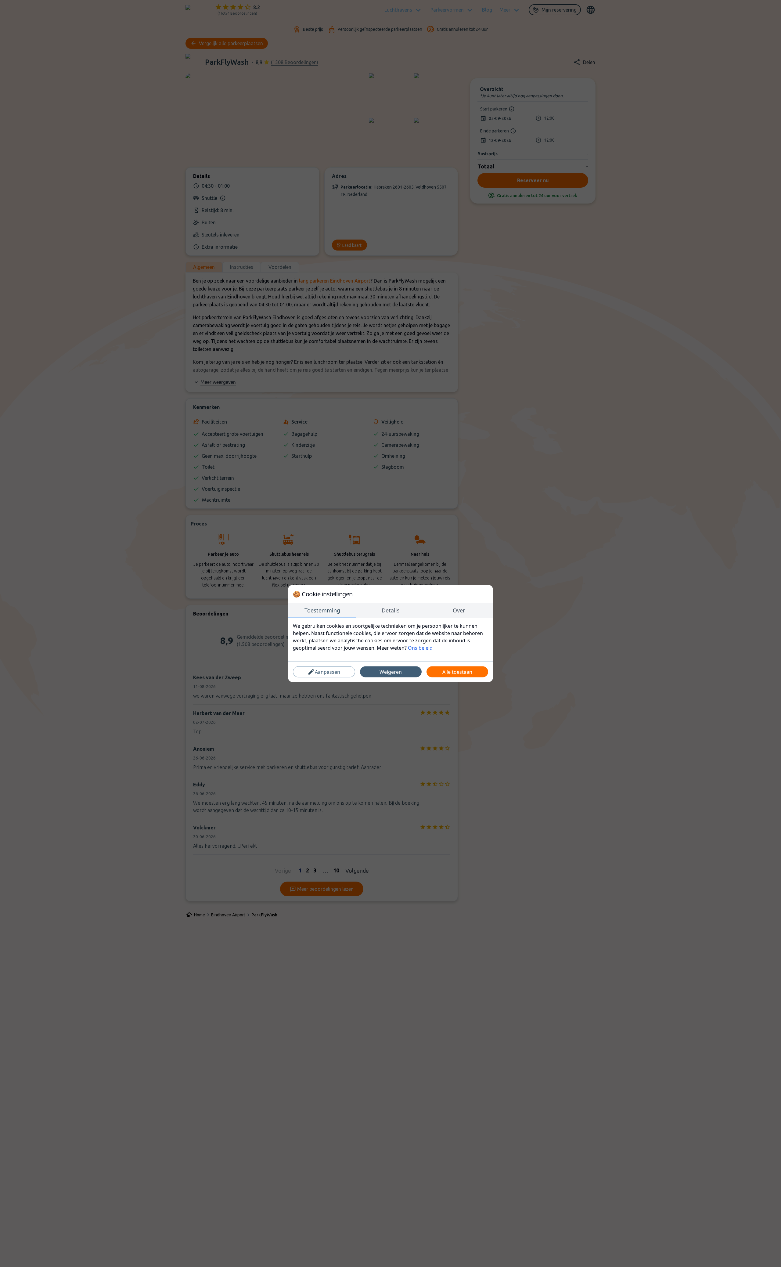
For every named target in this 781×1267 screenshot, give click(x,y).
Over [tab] (459, 610)
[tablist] (390, 610)
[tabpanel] (390, 637)
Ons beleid (420, 647)
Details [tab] (391, 610)
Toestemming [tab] (322, 610)
